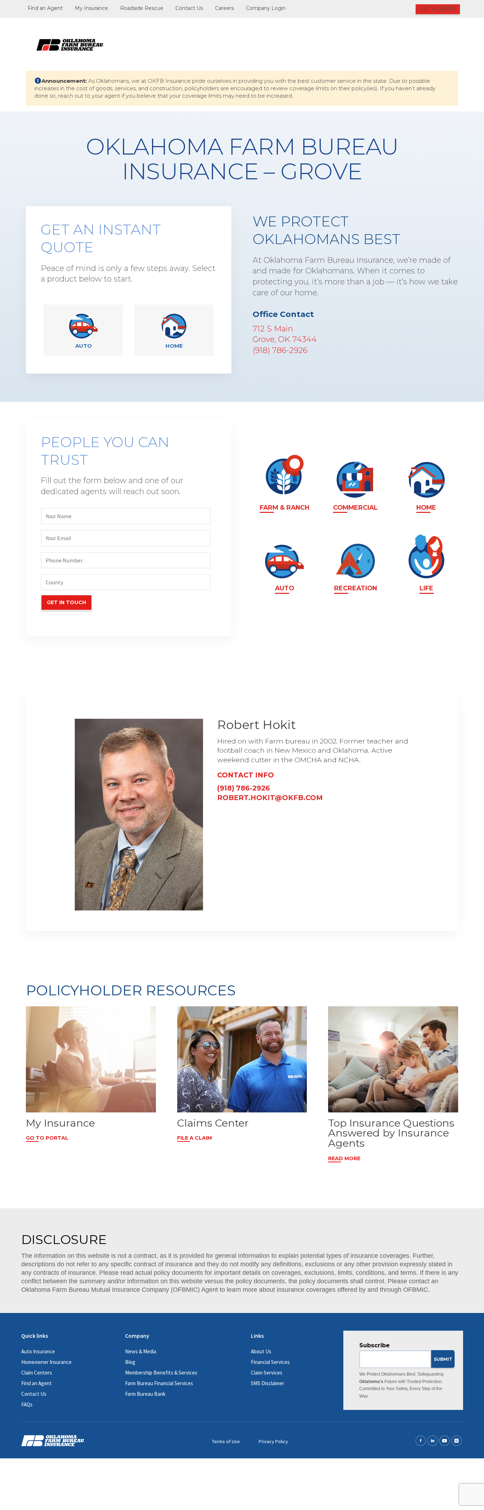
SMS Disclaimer (267, 1383)
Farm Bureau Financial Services (159, 1383)
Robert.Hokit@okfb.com (270, 797)
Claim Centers (36, 1372)
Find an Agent (45, 8)
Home (174, 345)
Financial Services (270, 1362)
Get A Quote (438, 9)
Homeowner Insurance (46, 1362)
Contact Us (189, 8)
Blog (130, 1362)
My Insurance (91, 8)
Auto (83, 345)
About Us (261, 1351)
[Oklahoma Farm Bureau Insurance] (70, 44)
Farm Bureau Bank (145, 1393)
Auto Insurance (38, 1351)
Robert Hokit (256, 724)
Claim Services (266, 1372)
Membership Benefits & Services (161, 1372)
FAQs (27, 1404)
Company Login (266, 8)
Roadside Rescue (141, 8)
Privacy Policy (273, 1441)
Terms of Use (226, 1441)
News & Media (140, 1351)
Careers (224, 8)
